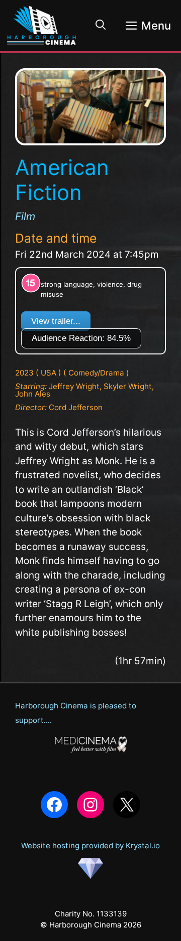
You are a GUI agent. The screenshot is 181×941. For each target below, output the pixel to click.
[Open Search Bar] (100, 25)
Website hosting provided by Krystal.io (90, 845)
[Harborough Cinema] (41, 25)
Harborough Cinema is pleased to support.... (75, 713)
